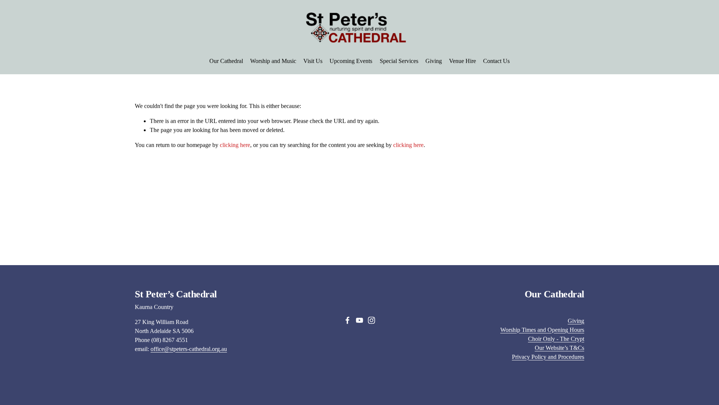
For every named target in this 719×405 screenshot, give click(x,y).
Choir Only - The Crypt (556, 339)
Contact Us (496, 61)
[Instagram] (371, 320)
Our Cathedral (226, 61)
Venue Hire (462, 61)
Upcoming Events (351, 61)
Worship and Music (273, 61)
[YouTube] (359, 320)
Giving (433, 61)
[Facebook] (347, 320)
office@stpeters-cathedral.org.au (189, 349)
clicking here (235, 145)
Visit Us (312, 61)
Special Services (399, 61)
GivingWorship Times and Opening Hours (542, 325)
